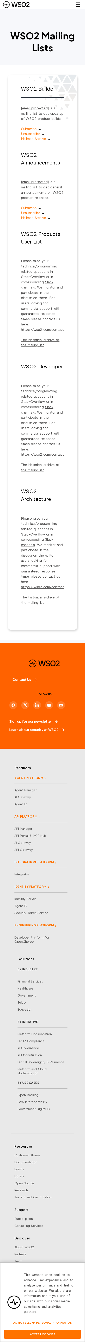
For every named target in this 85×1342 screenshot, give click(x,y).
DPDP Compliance (31, 1041)
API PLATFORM (25, 816)
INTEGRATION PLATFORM (34, 862)
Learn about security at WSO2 (34, 729)
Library (19, 1176)
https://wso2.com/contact (42, 329)
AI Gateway (22, 797)
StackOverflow (33, 276)
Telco (22, 1002)
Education (25, 1009)
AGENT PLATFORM (28, 778)
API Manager (23, 828)
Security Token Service (31, 913)
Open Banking (28, 1095)
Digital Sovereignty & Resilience (41, 1062)
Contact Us (21, 679)
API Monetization (30, 1055)
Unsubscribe (30, 133)
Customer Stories (27, 1155)
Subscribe (29, 129)
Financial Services (30, 981)
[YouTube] (49, 705)
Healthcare (25, 988)
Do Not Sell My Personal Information (42, 1322)
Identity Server (25, 899)
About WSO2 (24, 1247)
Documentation (25, 1162)
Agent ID (20, 804)
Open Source (24, 1183)
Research (21, 1190)
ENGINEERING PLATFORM (34, 925)
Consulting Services (28, 1225)
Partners (20, 1254)
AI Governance (28, 1048)
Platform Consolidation (35, 1034)
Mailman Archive (33, 138)
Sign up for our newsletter (30, 721)
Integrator (21, 874)
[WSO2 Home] (16, 4)
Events (19, 1169)
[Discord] (61, 705)
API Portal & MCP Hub (30, 835)
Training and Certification (33, 1197)
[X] (25, 705)
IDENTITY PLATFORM (30, 886)
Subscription (23, 1218)
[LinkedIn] (37, 705)
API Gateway (23, 849)
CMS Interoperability (32, 1102)
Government (27, 995)
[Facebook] (13, 705)
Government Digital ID (34, 1109)
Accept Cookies (42, 1334)
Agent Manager (25, 790)
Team (18, 1261)
